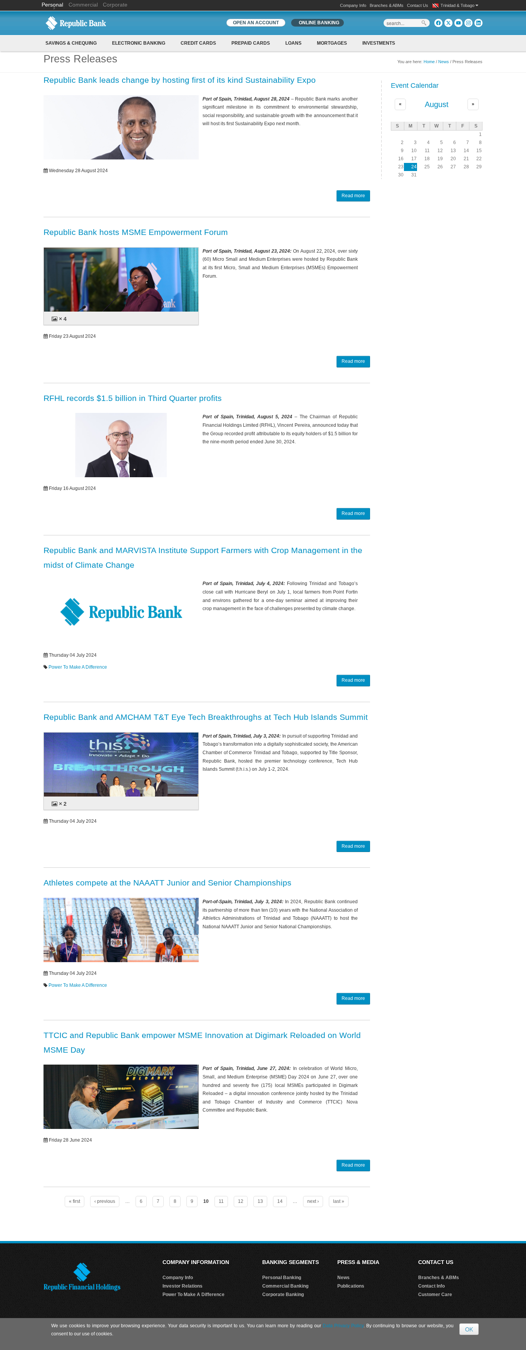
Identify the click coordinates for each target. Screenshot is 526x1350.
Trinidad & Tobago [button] (458, 5)
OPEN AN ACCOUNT (256, 22)
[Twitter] (448, 23)
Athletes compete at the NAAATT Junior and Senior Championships (167, 882)
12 (240, 1201)
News (443, 61)
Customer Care (435, 1294)
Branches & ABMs (387, 5)
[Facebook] (438, 23)
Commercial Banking (285, 1286)
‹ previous (104, 1201)
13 (260, 1201)
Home (429, 61)
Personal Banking (281, 1277)
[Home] (75, 22)
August (437, 104)
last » (338, 1201)
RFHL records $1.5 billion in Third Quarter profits (133, 398)
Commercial (83, 5)
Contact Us (417, 5)
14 (280, 1201)
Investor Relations (182, 1286)
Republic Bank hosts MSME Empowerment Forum (136, 232)
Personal (53, 5)
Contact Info (431, 1286)
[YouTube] (458, 23)
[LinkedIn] (478, 23)
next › (313, 1201)
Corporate (115, 5)
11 (221, 1201)
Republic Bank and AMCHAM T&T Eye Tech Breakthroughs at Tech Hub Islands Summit (206, 717)
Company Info (353, 5)
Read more (353, 195)
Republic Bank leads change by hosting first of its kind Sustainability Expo (180, 79)
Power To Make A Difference (78, 667)
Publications (350, 1286)
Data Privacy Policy (343, 1325)
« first (74, 1201)
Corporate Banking (283, 1294)
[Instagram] (468, 23)
